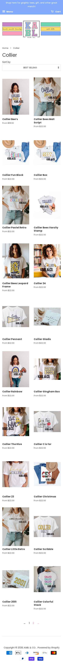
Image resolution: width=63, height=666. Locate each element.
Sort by (6, 62)
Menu (9, 11)
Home (5, 48)
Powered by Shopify (48, 647)
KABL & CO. (30, 647)
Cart (58, 11)
